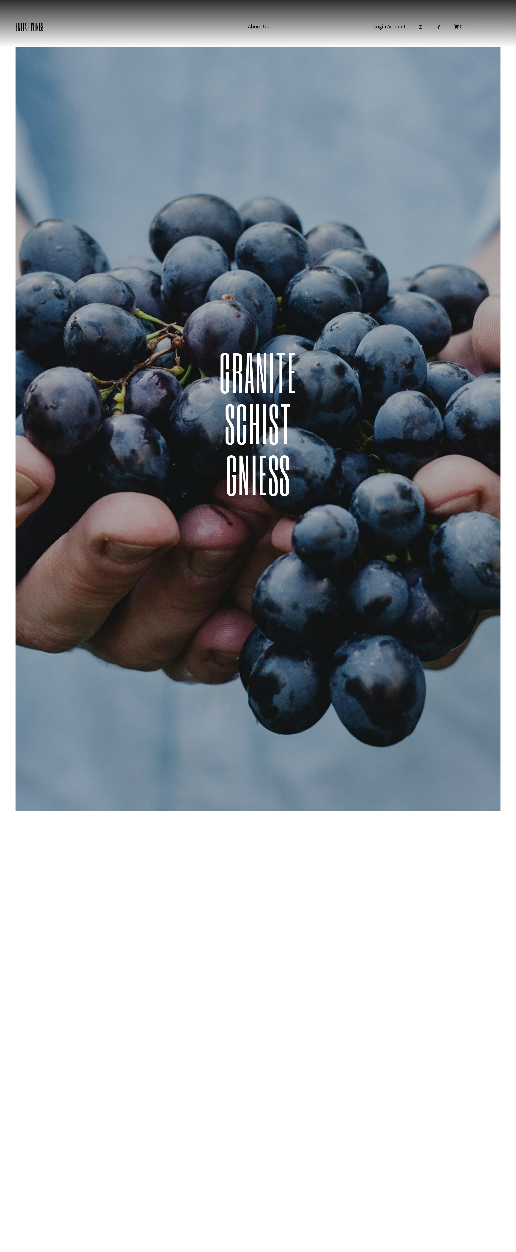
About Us (258, 26)
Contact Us (488, 26)
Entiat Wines (30, 26)
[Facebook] (439, 26)
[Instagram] (420, 26)
